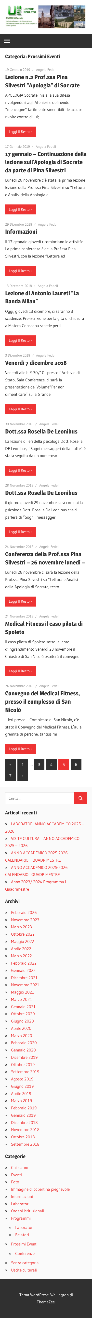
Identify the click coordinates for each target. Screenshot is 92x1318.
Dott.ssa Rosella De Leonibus (41, 431)
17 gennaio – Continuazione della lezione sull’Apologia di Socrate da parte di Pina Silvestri (46, 162)
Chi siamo (19, 1167)
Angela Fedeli (46, 69)
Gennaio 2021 (23, 1006)
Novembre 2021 (25, 984)
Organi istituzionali (27, 1210)
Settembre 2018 (25, 1144)
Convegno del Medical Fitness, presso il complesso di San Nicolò (42, 701)
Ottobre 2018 (23, 1136)
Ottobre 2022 (23, 934)
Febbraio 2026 (24, 912)
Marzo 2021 (21, 999)
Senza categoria (25, 1262)
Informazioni (21, 231)
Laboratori (20, 1203)
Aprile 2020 (21, 1028)
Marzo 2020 (21, 1035)
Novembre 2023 (25, 919)
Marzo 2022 (21, 955)
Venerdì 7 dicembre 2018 (36, 362)
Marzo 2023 (21, 926)
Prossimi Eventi (24, 1243)
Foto (15, 1181)
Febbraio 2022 (24, 963)
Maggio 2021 (22, 992)
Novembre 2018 (25, 1129)
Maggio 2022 (22, 941)
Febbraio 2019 (24, 1107)
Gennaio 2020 (23, 1049)
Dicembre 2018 (24, 1122)
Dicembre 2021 (24, 977)
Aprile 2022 (21, 948)
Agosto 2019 (22, 1078)
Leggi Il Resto (19, 131)
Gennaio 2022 (23, 970)
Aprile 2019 (21, 1093)
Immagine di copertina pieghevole (40, 1189)
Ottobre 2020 (23, 1013)
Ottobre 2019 (23, 1064)
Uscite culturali (24, 1269)
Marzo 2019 (21, 1100)
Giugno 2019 (22, 1086)
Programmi (21, 1218)
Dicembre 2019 (24, 1057)
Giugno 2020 (22, 1020)
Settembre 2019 (25, 1071)
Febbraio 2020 (24, 1042)
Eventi (16, 1174)
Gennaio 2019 (23, 1115)
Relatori (22, 1234)
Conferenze (25, 1253)
